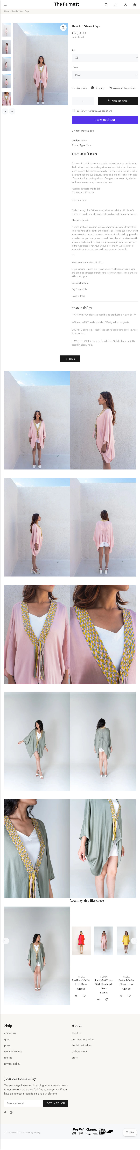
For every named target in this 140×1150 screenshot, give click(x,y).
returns (8, 1058)
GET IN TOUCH (56, 1103)
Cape (88, 145)
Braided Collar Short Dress (126, 982)
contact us (10, 1033)
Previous (5, 111)
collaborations (79, 1051)
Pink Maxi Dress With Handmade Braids (104, 984)
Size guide (81, 88)
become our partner (83, 1039)
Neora (83, 140)
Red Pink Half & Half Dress (81, 982)
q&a (6, 1039)
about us (76, 1033)
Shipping (100, 88)
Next (12, 111)
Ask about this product (124, 88)
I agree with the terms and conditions (94, 111)
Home (6, 11)
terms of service (13, 1051)
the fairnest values (82, 1045)
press (7, 1045)
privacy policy (12, 1064)
